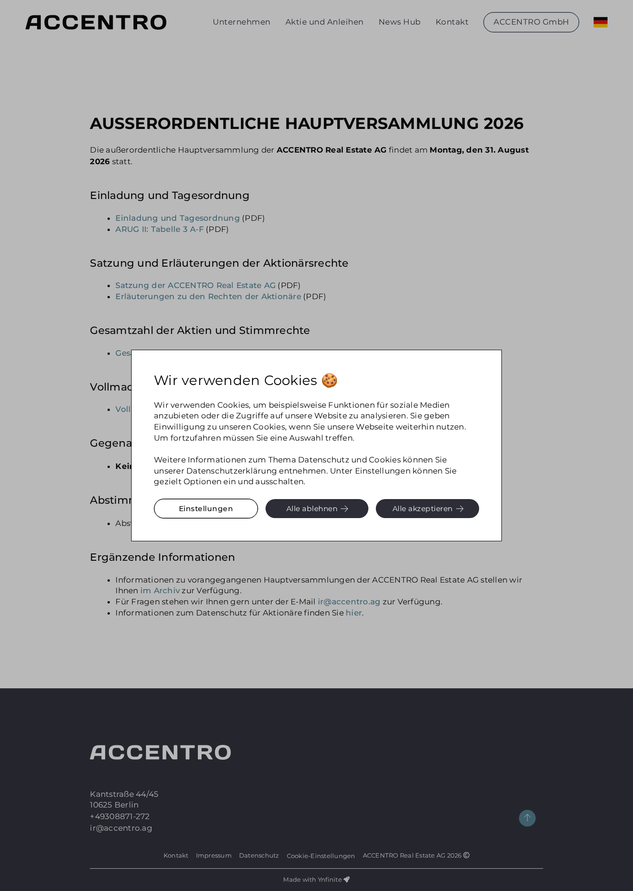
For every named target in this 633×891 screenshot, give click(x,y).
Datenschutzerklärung (231, 470)
